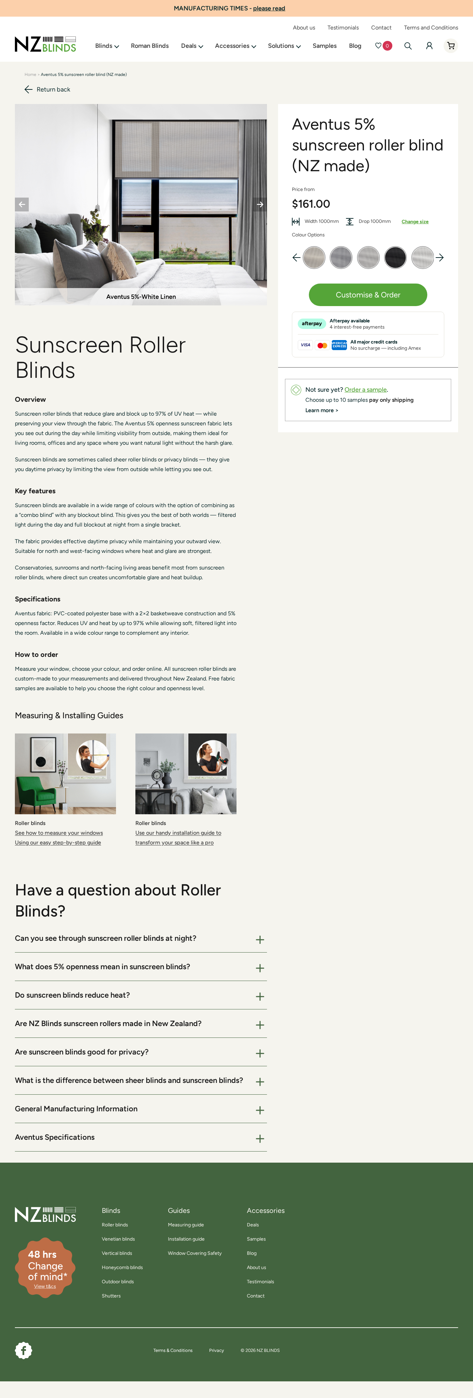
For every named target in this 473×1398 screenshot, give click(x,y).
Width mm (321, 221)
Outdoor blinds (118, 1282)
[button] (439, 257)
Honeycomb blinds (122, 1267)
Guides (179, 1210)
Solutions (281, 46)
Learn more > (322, 410)
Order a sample (366, 389)
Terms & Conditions (173, 1350)
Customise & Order (368, 294)
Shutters (111, 1296)
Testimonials (343, 27)
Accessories (232, 46)
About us (304, 27)
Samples (325, 46)
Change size (415, 222)
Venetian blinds (118, 1239)
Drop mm (374, 221)
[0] (378, 46)
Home (30, 74)
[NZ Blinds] (37, 1214)
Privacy (216, 1350)
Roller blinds (115, 1225)
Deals (188, 46)
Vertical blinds (117, 1253)
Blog (355, 46)
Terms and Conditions (431, 27)
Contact (381, 27)
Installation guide (186, 1239)
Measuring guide (186, 1225)
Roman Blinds (150, 46)
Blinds (103, 46)
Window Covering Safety (195, 1253)
